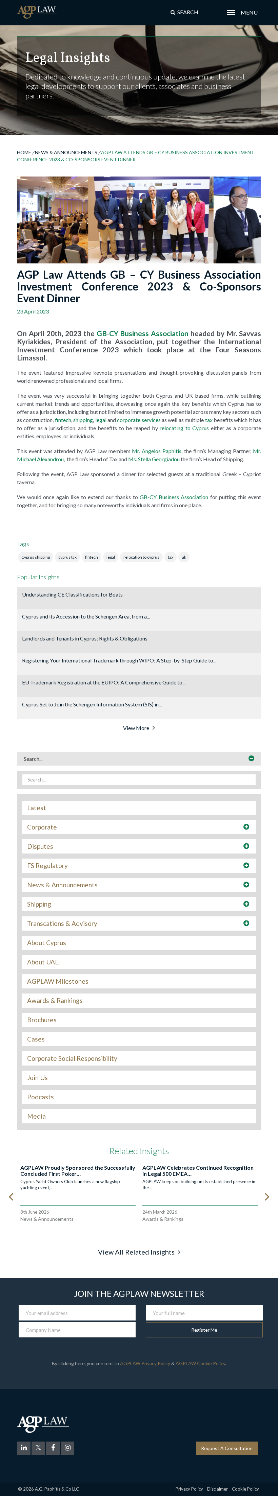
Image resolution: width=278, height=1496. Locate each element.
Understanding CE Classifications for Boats (72, 594)
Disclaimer (217, 1489)
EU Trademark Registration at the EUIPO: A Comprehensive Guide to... (103, 682)
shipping (83, 420)
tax (209, 420)
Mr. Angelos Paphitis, (158, 451)
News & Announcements (66, 152)
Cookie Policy (245, 1489)
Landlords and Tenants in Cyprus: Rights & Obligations (84, 638)
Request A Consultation (227, 1448)
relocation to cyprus (141, 557)
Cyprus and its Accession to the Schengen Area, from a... (86, 616)
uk (184, 557)
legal (100, 420)
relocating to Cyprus (184, 428)
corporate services (138, 420)
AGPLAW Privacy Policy (145, 1363)
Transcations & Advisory (62, 923)
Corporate (42, 827)
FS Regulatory (47, 865)
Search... (33, 758)
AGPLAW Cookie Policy (200, 1363)
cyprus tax (67, 557)
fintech (63, 420)
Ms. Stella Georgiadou (154, 459)
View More (136, 728)
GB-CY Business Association (143, 333)
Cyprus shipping (35, 557)
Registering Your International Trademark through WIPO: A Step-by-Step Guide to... (119, 660)
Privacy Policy (189, 1489)
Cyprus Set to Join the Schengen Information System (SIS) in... (92, 704)
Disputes (40, 846)
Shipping (39, 904)
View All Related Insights (136, 1252)
